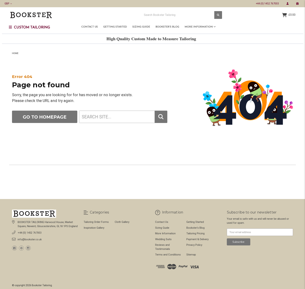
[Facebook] (14, 248)
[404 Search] (161, 117)
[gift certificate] (297, 3)
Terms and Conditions (168, 254)
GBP (7, 3)
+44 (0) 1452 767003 (267, 3)
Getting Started (115, 27)
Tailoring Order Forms (96, 222)
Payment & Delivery (197, 239)
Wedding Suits (163, 239)
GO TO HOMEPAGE (45, 117)
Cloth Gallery (122, 222)
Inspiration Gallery (94, 227)
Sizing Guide (141, 27)
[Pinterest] (21, 248)
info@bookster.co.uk (30, 239)
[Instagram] (28, 248)
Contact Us (89, 27)
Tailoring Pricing (195, 233)
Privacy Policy (194, 244)
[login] (287, 3)
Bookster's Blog (167, 27)
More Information (199, 27)
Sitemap (191, 254)
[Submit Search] (218, 15)
